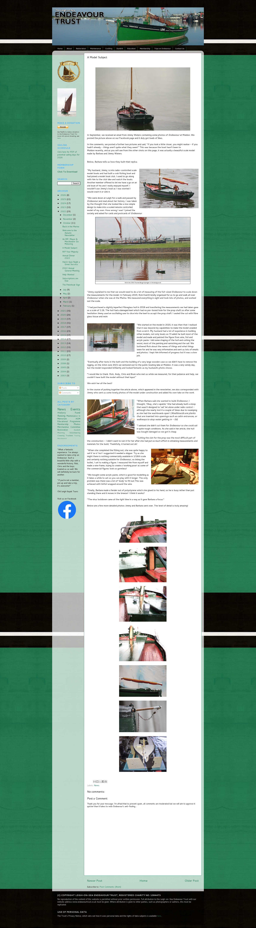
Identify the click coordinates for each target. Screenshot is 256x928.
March (66, 301)
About (69, 48)
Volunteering (74, 432)
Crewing (60, 435)
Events (75, 409)
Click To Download (67, 171)
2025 (64, 199)
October (67, 222)
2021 (64, 310)
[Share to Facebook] (102, 781)
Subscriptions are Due (70, 279)
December (68, 214)
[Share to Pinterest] (105, 781)
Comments (66, 392)
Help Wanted (68, 274)
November (68, 218)
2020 (64, 314)
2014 (64, 339)
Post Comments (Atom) (110, 886)
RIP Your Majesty (70, 251)
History (61, 412)
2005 (64, 367)
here (59, 138)
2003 (64, 375)
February (67, 305)
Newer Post (94, 881)
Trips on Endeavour (162, 48)
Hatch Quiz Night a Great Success (71, 263)
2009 (64, 359)
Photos (77, 424)
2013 (64, 343)
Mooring (61, 432)
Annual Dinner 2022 (68, 256)
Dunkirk (119, 48)
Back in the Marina (70, 226)
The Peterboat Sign (71, 284)
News (96, 785)
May (65, 293)
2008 (64, 363)
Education (131, 48)
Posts (64, 387)
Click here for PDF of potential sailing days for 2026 (68, 154)
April (65, 297)
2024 (64, 203)
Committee (75, 426)
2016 (64, 331)
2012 (64, 347)
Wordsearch (62, 438)
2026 (64, 195)
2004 (64, 371)
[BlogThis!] (97, 781)
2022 (64, 211)
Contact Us (179, 48)
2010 (64, 355)
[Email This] (94, 781)
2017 (64, 326)
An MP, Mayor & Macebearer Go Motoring (70, 241)
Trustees (69, 435)
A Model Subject (69, 247)
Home (60, 48)
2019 (64, 318)
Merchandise (63, 426)
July (65, 289)
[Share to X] (100, 781)
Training (77, 435)
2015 (64, 335)
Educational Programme (68, 421)
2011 (64, 351)
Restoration (81, 48)
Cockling (108, 48)
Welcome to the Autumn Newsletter (69, 232)
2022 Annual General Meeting (70, 269)
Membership (145, 48)
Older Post (192, 881)
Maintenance (95, 48)
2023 (64, 207)
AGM (78, 418)
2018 (64, 322)
